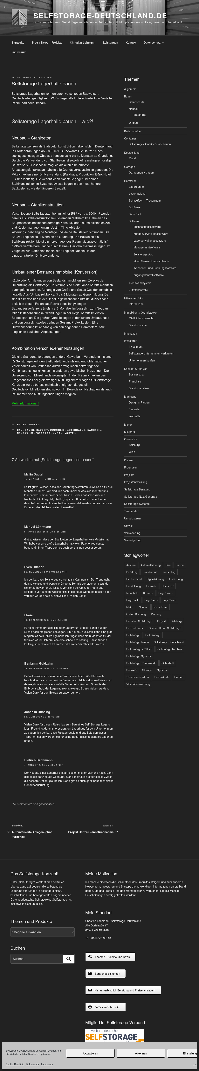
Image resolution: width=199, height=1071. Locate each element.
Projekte (129, 475)
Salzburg (134, 445)
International (136, 304)
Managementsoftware (147, 247)
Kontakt (131, 42)
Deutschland (132, 152)
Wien (132, 452)
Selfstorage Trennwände (141, 663)
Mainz (130, 607)
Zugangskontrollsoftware (149, 275)
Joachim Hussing (37, 712)
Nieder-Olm (161, 607)
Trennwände (161, 677)
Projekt (161, 621)
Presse (128, 460)
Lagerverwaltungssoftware (150, 240)
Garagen (129, 167)
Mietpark (129, 432)
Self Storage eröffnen (139, 649)
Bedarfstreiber (133, 131)
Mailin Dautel (33, 474)
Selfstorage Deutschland (169, 642)
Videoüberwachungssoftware (151, 261)
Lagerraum (169, 600)
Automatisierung (151, 565)
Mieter (128, 424)
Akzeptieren (90, 1053)
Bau (20, 429)
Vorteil (71, 433)
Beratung (132, 572)
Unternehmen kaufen (142, 360)
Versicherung (132, 533)
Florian (29, 615)
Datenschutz (32, 1064)
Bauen (22, 424)
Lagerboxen (165, 593)
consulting (169, 572)
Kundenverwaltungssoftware (151, 234)
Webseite (134, 416)
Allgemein (130, 89)
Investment (135, 346)
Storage (147, 670)
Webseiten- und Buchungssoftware (155, 268)
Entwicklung (133, 586)
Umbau (58, 433)
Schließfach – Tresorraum (145, 200)
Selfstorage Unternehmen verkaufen (151, 353)
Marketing (130, 396)
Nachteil (94, 429)
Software (134, 221)
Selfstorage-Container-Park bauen (150, 144)
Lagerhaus (151, 600)
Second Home (135, 628)
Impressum (47, 1064)
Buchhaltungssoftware (147, 227)
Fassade (134, 409)
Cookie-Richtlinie (15, 1064)
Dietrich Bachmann (38, 760)
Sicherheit (135, 214)
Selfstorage (41, 433)
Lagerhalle (76, 429)
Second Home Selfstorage (165, 628)
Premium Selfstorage (139, 621)
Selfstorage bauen (137, 642)
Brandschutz (136, 102)
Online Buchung (136, 614)
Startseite (18, 42)
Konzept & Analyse (135, 369)
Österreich (130, 439)
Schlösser (135, 207)
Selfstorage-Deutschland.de (100, 15)
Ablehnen (141, 1053)
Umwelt (128, 526)
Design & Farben (139, 402)
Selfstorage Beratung (137, 489)
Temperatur (131, 511)
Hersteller (130, 181)
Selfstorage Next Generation (141, 496)
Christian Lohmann (82, 42)
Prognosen (131, 467)
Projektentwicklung (135, 482)
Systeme (162, 670)
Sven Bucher (34, 567)
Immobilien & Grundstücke (140, 312)
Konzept (148, 593)
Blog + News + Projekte (47, 42)
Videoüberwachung (138, 684)
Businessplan (137, 374)
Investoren (130, 341)
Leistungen (110, 42)
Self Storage (153, 635)
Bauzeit (42, 429)
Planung (156, 614)
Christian (44, 77)
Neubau (34, 424)
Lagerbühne (136, 187)
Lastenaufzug (137, 193)
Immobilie (57, 429)
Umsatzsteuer (132, 518)
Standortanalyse (139, 388)
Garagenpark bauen (141, 172)
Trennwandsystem (140, 283)
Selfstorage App (143, 254)
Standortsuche (138, 325)
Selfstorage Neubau (169, 649)
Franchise (135, 381)
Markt (132, 158)
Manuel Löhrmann (37, 526)
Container (130, 138)
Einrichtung (176, 579)
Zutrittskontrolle (138, 290)
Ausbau (131, 565)
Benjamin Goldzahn (38, 663)
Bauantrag (140, 115)
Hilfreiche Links (133, 298)
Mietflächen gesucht (141, 318)
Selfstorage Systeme (137, 504)
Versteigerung (132, 540)
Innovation (130, 333)
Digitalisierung (155, 579)
